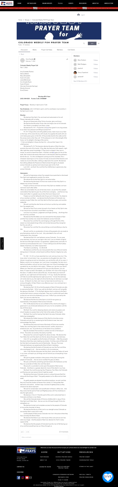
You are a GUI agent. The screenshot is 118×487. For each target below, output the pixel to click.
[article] (44, 249)
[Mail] (30, 477)
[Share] (67, 59)
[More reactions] (27, 432)
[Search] (84, 43)
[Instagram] (22, 477)
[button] (31, 3)
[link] (24, 50)
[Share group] (99, 43)
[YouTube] (27, 477)
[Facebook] (18, 477)
